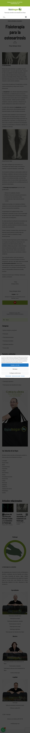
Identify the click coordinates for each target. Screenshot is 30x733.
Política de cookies (8, 375)
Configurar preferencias (15, 373)
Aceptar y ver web (15, 365)
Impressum (23, 375)
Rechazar (15, 369)
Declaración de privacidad (16, 375)
